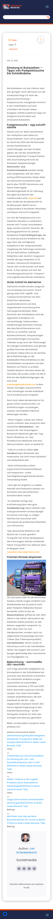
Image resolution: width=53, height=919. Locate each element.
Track (41, 39)
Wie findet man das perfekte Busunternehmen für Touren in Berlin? (26, 819)
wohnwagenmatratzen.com (21, 384)
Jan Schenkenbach (26, 850)
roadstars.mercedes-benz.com (23, 552)
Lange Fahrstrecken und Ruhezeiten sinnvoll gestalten (25, 803)
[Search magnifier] (48, 17)
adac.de (32, 198)
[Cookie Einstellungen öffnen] (5, 915)
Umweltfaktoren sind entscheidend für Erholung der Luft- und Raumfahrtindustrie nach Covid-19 (25, 762)
